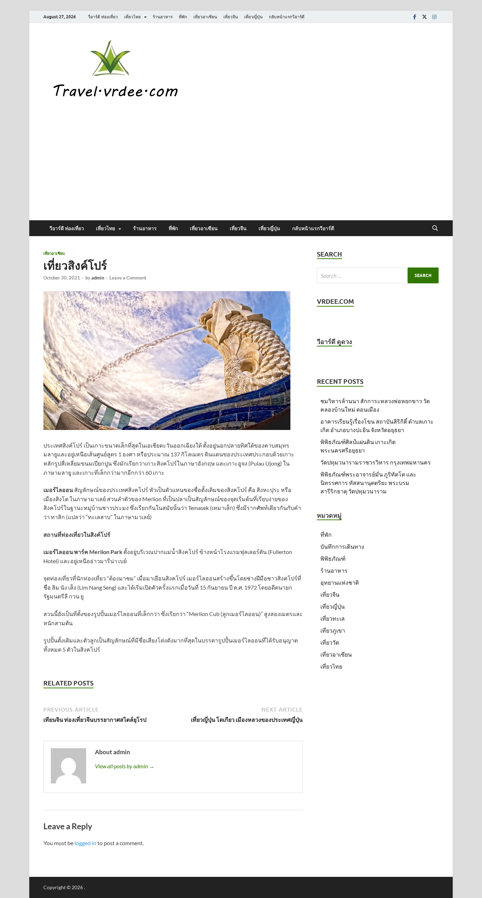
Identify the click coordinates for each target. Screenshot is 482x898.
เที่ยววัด (329, 642)
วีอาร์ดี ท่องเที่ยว (103, 16)
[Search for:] (378, 275)
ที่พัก (183, 16)
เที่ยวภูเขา (332, 630)
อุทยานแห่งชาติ (339, 582)
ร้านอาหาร (163, 16)
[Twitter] (424, 17)
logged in (85, 842)
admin (97, 278)
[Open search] (435, 228)
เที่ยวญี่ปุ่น (253, 16)
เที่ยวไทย (132, 16)
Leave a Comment (127, 278)
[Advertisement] (241, 167)
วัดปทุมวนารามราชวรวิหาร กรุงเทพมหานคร (375, 462)
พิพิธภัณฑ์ (332, 558)
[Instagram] (434, 17)
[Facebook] (414, 17)
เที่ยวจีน (230, 16)
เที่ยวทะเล (332, 618)
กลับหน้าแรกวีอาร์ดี (287, 16)
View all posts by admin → (125, 766)
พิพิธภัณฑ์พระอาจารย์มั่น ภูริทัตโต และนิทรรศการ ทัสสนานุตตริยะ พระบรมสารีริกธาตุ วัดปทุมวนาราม (368, 482)
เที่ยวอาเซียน (205, 16)
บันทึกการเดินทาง (342, 546)
